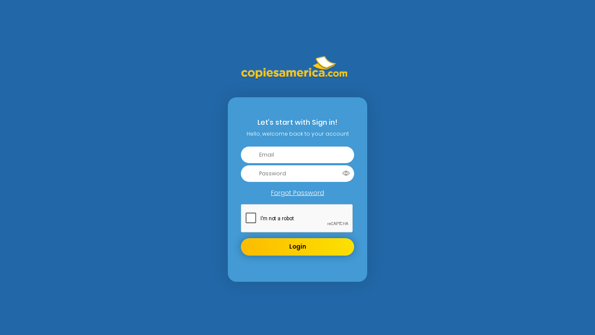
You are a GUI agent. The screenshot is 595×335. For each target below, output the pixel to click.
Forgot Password (297, 192)
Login (297, 247)
